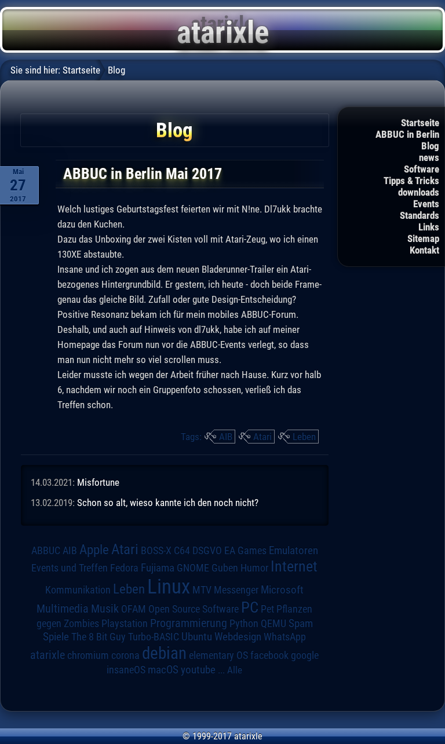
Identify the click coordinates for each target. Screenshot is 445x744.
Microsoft (282, 589)
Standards (419, 215)
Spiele (56, 636)
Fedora (124, 568)
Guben (224, 568)
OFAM (133, 609)
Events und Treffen (69, 568)
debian (164, 653)
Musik (105, 608)
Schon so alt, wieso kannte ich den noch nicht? (167, 502)
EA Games (245, 550)
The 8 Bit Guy (98, 637)
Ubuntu (196, 637)
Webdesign (237, 637)
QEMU (273, 623)
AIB (225, 436)
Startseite (420, 123)
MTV (201, 590)
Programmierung (188, 623)
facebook (269, 655)
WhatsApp (285, 637)
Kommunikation (78, 590)
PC (249, 607)
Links (428, 227)
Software (421, 169)
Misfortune (98, 482)
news (429, 157)
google (305, 655)
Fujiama (157, 568)
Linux (168, 586)
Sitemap (423, 238)
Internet (294, 566)
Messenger (236, 590)
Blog (430, 146)
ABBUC (45, 550)
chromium (88, 655)
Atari (262, 436)
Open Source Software (193, 609)
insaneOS (126, 670)
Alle (234, 670)
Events (426, 204)
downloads (418, 192)
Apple (94, 550)
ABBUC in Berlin (407, 134)
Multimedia (63, 608)
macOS (163, 669)
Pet (267, 609)
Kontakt (424, 250)
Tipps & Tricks (411, 180)
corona (125, 655)
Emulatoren (293, 550)
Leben (304, 436)
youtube (198, 669)
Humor (254, 568)
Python (243, 623)
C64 (182, 550)
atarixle (47, 655)
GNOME (193, 568)
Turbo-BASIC (153, 637)
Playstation (124, 623)
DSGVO (207, 550)
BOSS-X (156, 550)
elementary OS (218, 655)
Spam (301, 623)
